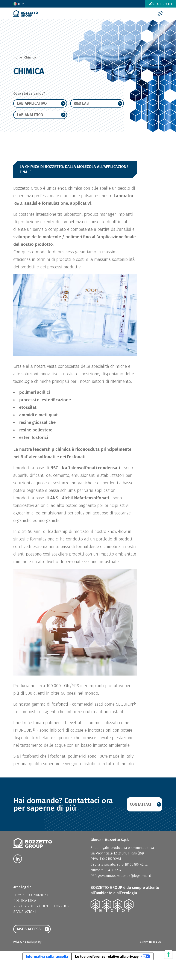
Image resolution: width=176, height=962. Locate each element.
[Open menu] (160, 13)
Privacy (18, 942)
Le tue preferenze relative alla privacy (107, 956)
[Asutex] (160, 4)
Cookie (29, 942)
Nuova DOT (156, 942)
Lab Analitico (30, 114)
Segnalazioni (24, 912)
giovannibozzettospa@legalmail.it (124, 876)
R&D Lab (81, 103)
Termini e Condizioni (30, 895)
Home (17, 57)
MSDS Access (29, 929)
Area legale (22, 887)
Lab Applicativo (32, 103)
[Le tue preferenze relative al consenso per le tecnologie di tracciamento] (168, 954)
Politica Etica (24, 901)
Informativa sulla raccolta (47, 956)
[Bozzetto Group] (25, 13)
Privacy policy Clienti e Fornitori (42, 906)
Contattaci (140, 804)
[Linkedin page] (17, 858)
